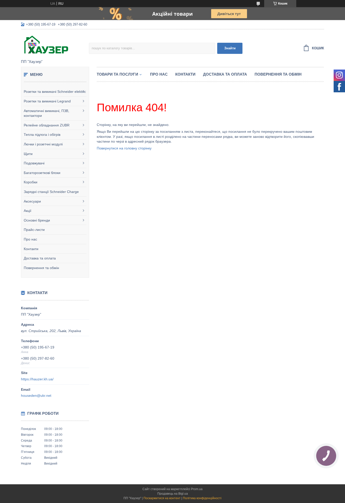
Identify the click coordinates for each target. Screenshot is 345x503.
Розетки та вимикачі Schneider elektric (55, 92)
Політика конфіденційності (202, 498)
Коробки (30, 182)
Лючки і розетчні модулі (43, 144)
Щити (28, 154)
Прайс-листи (34, 230)
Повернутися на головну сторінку (124, 148)
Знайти (230, 48)
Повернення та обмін (41, 268)
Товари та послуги (117, 74)
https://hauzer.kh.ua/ (37, 379)
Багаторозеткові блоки (42, 173)
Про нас (30, 239)
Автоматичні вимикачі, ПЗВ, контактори (46, 113)
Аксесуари (32, 201)
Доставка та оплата (40, 258)
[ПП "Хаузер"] (55, 44)
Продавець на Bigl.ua (172, 493)
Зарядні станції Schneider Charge (51, 192)
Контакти (31, 249)
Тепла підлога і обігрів (42, 135)
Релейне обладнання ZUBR (46, 125)
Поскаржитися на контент (162, 498)
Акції (27, 211)
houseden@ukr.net (36, 395)
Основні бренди (37, 220)
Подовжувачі (34, 163)
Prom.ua (197, 489)
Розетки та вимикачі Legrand (47, 101)
